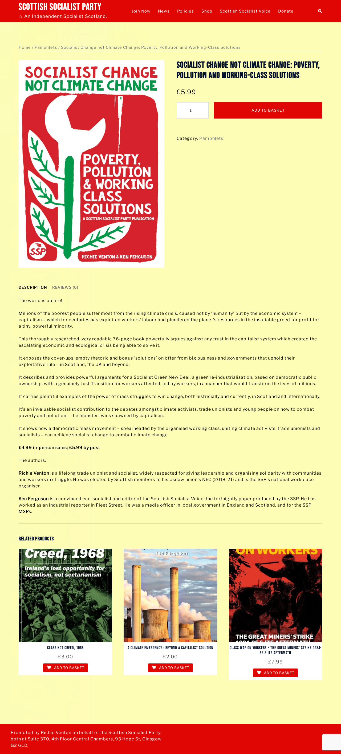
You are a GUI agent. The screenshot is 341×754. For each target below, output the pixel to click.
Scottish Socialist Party (60, 7)
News (164, 11)
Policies (185, 11)
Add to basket (268, 110)
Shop (206, 11)
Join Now (141, 11)
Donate (286, 11)
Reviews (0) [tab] (65, 287)
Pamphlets (46, 47)
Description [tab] (33, 287)
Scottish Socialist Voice (245, 11)
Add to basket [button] (68, 668)
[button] (320, 11)
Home (25, 47)
